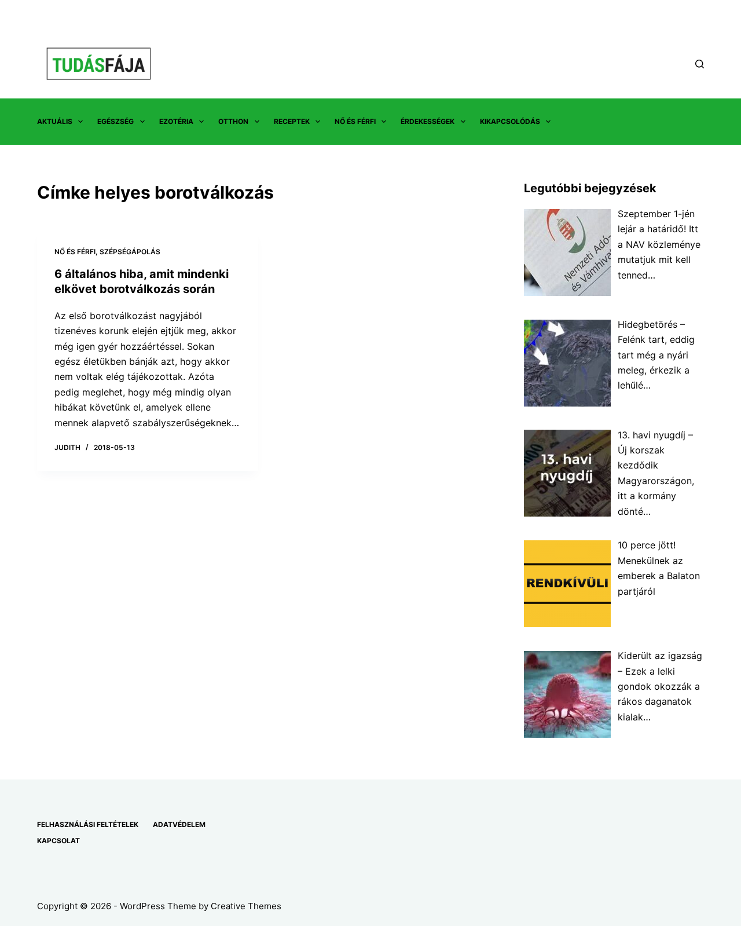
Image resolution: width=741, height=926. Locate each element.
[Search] (699, 64)
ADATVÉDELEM (179, 824)
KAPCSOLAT (58, 840)
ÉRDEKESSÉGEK (427, 121)
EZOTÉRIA (176, 121)
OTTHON (233, 121)
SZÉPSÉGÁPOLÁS (130, 251)
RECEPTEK (292, 121)
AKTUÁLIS (54, 121)
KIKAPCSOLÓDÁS (510, 121)
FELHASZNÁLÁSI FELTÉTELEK (87, 824)
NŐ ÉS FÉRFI (355, 121)
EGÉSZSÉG (115, 121)
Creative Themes (246, 906)
